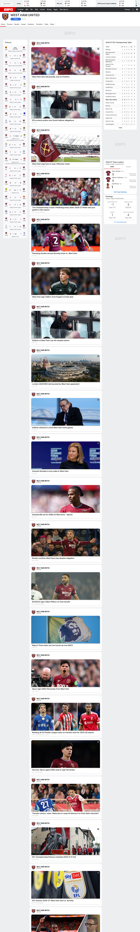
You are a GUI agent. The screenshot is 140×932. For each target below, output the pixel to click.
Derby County (110, 103)
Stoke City (109, 118)
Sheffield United (111, 96)
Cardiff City (109, 87)
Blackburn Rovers (111, 69)
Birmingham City (111, 93)
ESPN (8, 9)
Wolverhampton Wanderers (110, 60)
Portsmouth (109, 81)
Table (120, 128)
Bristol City (109, 109)
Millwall (108, 49)
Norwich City (110, 121)
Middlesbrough (110, 84)
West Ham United (111, 99)
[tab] (112, 166)
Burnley (108, 106)
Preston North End (111, 115)
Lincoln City (109, 112)
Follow (16, 19)
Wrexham (108, 90)
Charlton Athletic (111, 57)
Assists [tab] (128, 166)
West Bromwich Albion (110, 53)
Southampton (110, 124)
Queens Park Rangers (110, 65)
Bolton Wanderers (111, 78)
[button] (133, 9)
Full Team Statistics (120, 192)
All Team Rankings (120, 222)
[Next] (138, 3)
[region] (120, 85)
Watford (108, 72)
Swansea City (110, 75)
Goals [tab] (112, 166)
